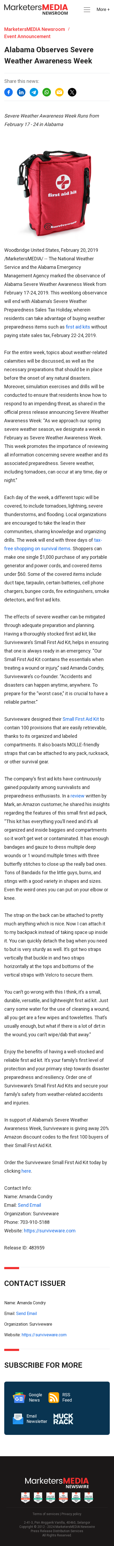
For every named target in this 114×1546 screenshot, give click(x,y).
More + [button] (103, 9)
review (78, 796)
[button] (86, 9)
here (26, 1171)
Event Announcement (27, 36)
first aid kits (78, 327)
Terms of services (46, 1514)
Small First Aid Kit (81, 719)
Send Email (29, 1205)
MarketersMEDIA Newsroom (34, 29)
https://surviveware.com (50, 1230)
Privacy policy (71, 1514)
